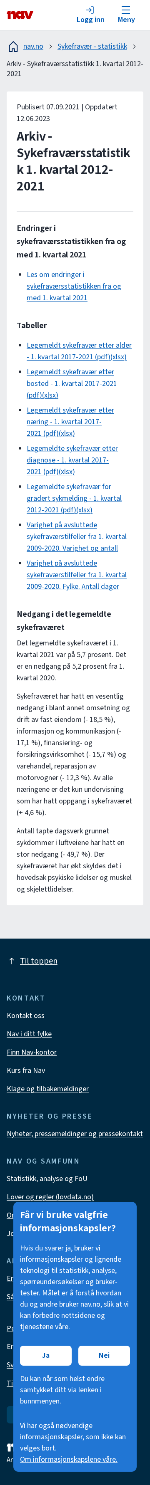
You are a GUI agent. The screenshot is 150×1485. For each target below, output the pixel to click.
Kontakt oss (26, 1016)
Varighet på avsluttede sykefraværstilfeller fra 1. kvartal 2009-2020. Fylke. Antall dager (77, 575)
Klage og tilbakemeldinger (48, 1089)
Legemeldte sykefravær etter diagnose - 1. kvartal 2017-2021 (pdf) (72, 460)
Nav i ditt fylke (29, 1034)
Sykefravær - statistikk (92, 46)
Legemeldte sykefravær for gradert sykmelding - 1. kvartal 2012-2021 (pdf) (74, 498)
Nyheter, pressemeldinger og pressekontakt (75, 1134)
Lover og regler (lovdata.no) (50, 1197)
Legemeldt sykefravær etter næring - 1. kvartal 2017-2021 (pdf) (70, 422)
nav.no (33, 46)
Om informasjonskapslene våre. (69, 1459)
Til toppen (39, 961)
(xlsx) (118, 357)
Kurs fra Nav (26, 1070)
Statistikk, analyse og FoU (47, 1179)
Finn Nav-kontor (32, 1052)
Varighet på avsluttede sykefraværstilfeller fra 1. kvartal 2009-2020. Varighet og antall (77, 536)
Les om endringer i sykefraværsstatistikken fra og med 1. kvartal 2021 (74, 286)
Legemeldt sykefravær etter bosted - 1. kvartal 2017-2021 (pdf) (72, 383)
